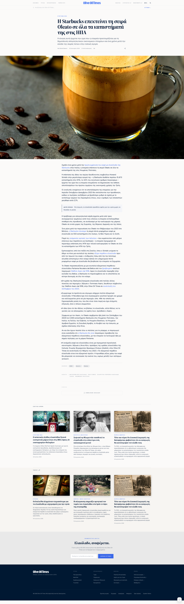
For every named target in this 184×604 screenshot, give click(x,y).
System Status (147, 593)
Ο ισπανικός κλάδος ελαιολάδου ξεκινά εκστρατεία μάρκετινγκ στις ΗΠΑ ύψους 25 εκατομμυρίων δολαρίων (51, 440)
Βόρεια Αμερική (119, 435)
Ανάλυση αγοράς (138, 574)
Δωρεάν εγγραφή (105, 556)
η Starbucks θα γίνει (86, 333)
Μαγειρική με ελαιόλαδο (120, 580)
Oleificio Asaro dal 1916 (80, 271)
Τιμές (95, 574)
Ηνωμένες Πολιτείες (82, 376)
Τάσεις (72, 376)
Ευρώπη (35, 499)
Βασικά (118, 2)
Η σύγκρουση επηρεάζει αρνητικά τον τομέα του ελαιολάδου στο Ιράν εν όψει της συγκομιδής (90, 504)
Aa (94, 48)
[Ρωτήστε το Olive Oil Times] (179, 599)
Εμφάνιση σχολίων (93, 393)
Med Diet (75, 577)
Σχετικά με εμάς (104, 593)
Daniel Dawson (63, 48)
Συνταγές (126, 2)
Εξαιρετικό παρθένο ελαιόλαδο (108, 374)
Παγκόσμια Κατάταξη (140, 577)
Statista (86, 366)
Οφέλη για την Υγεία (119, 577)
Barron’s (78, 366)
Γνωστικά (75, 582)
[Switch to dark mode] (150, 2)
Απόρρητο (129, 593)
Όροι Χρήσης (137, 593)
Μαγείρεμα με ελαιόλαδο (78, 374)
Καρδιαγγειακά (77, 580)
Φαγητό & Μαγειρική (81, 435)
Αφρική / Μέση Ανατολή (82, 499)
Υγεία (43, 2)
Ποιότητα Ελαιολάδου (120, 574)
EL (146, 2)
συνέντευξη (107, 286)
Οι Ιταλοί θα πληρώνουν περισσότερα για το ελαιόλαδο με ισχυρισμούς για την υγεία (51, 502)
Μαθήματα (137, 2)
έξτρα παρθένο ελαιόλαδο (105, 253)
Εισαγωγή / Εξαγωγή (99, 580)
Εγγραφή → (148, 7)
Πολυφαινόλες (77, 574)
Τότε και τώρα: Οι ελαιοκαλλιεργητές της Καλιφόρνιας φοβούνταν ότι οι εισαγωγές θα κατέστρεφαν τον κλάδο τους (132, 440)
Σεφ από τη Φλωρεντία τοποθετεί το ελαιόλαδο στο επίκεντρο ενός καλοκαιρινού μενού (89, 440)
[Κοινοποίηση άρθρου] (125, 48)
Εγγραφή (113, 593)
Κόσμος (36, 2)
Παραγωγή (61, 2)
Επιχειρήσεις (51, 2)
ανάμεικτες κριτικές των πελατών (83, 238)
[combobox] (88, 8)
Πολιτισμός (92, 374)
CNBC (71, 366)
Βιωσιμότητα (97, 582)
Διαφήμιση (121, 593)
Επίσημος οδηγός (138, 580)
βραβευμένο (107, 268)
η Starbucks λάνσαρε (77, 231)
